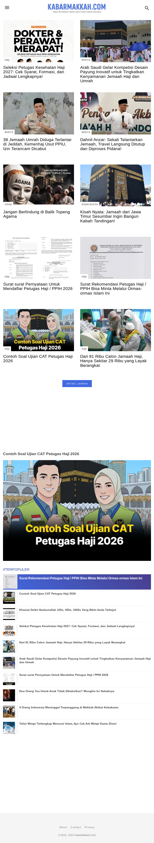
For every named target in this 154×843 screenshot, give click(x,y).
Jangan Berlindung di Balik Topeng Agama (36, 214)
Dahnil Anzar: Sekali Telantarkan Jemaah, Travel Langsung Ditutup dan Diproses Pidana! (112, 144)
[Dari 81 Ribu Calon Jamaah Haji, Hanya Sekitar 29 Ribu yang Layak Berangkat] (115, 333)
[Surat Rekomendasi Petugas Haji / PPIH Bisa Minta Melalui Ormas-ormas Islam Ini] (115, 261)
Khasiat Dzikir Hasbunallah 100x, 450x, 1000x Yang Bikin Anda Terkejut (67, 609)
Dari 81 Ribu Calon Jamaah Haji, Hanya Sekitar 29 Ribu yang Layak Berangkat (113, 361)
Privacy (90, 827)
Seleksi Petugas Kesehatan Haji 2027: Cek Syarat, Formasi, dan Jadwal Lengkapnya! (34, 72)
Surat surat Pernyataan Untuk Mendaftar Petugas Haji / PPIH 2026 (38, 286)
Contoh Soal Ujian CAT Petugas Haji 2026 (38, 358)
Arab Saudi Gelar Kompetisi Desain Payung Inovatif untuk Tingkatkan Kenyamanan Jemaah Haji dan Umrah (114, 74)
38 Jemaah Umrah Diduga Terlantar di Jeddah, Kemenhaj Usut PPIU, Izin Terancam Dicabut (37, 144)
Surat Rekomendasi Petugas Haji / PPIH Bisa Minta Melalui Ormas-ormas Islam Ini (113, 288)
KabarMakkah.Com (85, 835)
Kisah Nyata (90, 204)
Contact (76, 827)
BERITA (86, 60)
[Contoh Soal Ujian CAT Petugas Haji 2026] (38, 333)
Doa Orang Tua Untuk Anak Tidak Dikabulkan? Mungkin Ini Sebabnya (66, 691)
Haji (7, 60)
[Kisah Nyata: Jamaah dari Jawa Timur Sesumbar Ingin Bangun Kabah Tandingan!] (115, 188)
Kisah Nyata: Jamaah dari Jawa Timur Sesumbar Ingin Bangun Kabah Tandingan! (110, 216)
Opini (8, 204)
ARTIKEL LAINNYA (77, 383)
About (63, 827)
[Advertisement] (77, 424)
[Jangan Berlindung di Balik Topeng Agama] (38, 188)
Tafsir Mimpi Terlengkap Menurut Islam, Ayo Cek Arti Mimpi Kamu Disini (68, 723)
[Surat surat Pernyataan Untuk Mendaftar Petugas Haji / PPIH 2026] (38, 261)
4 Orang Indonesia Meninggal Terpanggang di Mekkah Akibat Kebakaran (69, 707)
